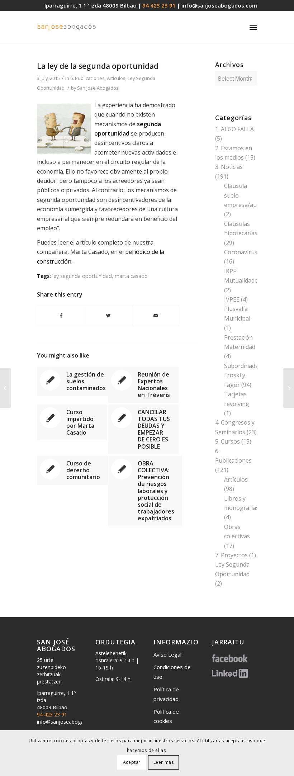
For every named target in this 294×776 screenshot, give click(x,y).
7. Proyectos (231, 555)
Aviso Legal (167, 654)
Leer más (163, 762)
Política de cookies (166, 716)
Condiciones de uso (172, 671)
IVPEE (232, 299)
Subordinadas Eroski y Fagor (242, 375)
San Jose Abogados (98, 88)
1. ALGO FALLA (234, 129)
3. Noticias (229, 167)
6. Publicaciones (87, 78)
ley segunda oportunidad (82, 276)
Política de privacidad (166, 694)
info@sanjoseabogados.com (219, 5)
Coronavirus (240, 252)
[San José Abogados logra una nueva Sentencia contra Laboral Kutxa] (5, 388)
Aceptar (132, 762)
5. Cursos (227, 441)
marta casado (131, 276)
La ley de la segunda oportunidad (97, 66)
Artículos (116, 78)
